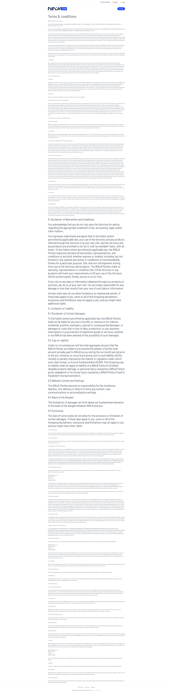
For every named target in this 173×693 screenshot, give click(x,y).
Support (116, 2)
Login (123, 2)
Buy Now (121, 8)
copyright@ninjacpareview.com (75, 152)
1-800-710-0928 (106, 2)
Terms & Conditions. (96, 690)
